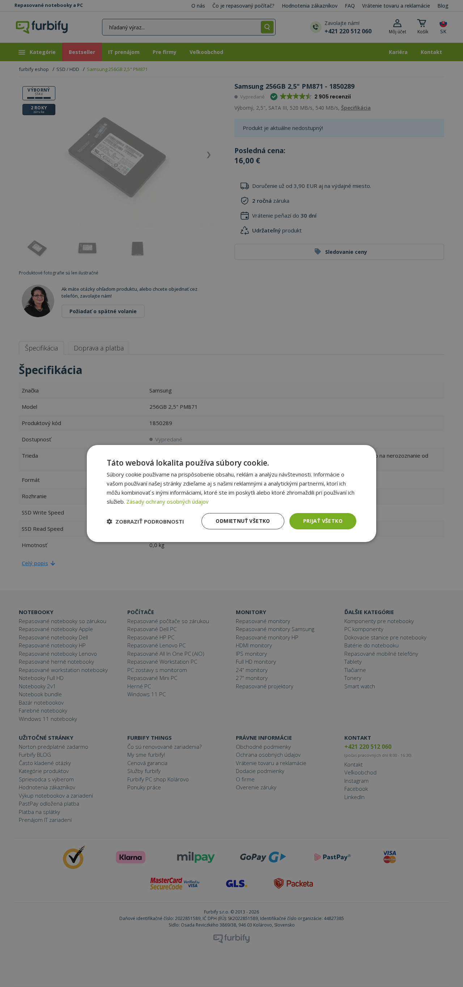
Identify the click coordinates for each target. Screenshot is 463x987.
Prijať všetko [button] (323, 520)
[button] (145, 521)
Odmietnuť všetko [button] (243, 520)
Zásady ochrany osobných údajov (167, 501)
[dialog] (231, 493)
